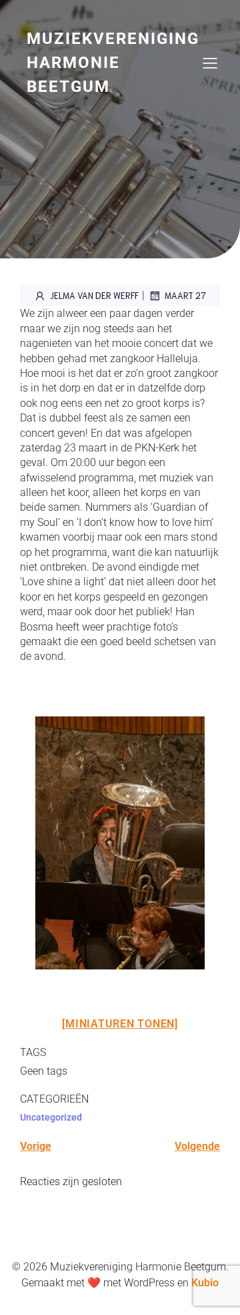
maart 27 (185, 295)
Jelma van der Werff (94, 295)
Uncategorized (51, 1117)
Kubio (205, 1282)
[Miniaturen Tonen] (120, 1023)
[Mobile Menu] (210, 63)
